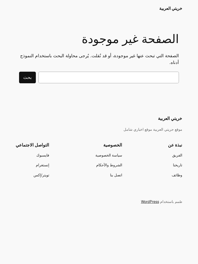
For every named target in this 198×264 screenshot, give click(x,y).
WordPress (150, 201)
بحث (27, 77)
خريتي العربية (170, 8)
